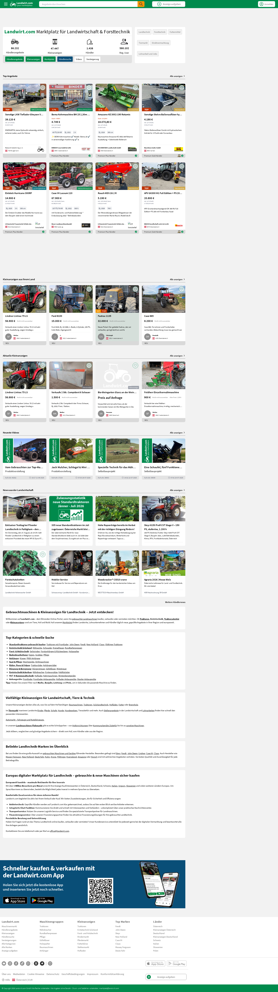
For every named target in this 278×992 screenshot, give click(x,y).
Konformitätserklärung (112, 974)
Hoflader (38, 675)
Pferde (47, 710)
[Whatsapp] (28, 963)
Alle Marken (7, 947)
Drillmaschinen (42, 661)
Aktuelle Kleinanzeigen (15, 355)
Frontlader (27, 679)
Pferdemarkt (82, 940)
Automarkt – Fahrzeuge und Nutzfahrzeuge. (25, 719)
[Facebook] (16, 963)
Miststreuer (62, 668)
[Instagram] (10, 963)
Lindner (141, 753)
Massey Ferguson (13, 756)
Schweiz (157, 940)
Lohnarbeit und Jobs (148, 53)
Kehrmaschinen (50, 675)
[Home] (21, 4)
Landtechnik (144, 31)
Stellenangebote (111, 710)
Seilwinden (35, 651)
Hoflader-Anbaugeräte (66, 679)
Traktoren (88, 704)
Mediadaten (19, 974)
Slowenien (131, 785)
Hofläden (113, 704)
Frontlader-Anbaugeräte (44, 679)
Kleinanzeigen (8, 933)
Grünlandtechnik (100, 704)
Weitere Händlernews (175, 602)
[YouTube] (4, 963)
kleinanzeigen (33, 59)
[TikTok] (22, 963)
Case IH (149, 753)
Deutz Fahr (39, 756)
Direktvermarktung (160, 42)
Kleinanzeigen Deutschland (165, 936)
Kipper (23, 658)
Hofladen (81, 950)
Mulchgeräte (28, 661)
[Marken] (42, 963)
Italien (114, 785)
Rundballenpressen (73, 647)
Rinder (40, 710)
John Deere (74, 644)
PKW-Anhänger (33, 658)
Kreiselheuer (58, 647)
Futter (121, 704)
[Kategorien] (36, 963)
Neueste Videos (11, 432)
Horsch (94, 756)
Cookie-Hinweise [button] (35, 974)
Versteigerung (92, 59)
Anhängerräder (50, 665)
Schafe (54, 710)
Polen (155, 950)
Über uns (6, 974)
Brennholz (133, 704)
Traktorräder (36, 665)
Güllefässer (51, 668)
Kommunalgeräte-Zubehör (105, 725)
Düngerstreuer (38, 668)
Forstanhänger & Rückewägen (54, 651)
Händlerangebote (14, 59)
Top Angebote (10, 76)
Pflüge (46, 654)
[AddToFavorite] (42, 87)
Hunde (61, 710)
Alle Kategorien (8, 943)
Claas (101, 644)
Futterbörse (82, 943)
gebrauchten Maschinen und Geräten (59, 753)
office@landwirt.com (59, 830)
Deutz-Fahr (120, 950)
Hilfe (7, 979)
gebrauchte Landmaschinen (84, 618)
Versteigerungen (9, 940)
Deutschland (158, 933)
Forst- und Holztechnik (87, 933)
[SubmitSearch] (141, 4)
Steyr (118, 753)
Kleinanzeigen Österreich (164, 929)
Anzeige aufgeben (10, 950)
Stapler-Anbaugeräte (86, 679)
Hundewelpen (71, 710)
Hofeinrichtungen (80, 725)
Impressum (92, 974)
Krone (53, 756)
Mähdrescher (38, 672)
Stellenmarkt (83, 947)
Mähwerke (37, 647)
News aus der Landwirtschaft (18, 490)
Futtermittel (175, 31)
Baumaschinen (76, 704)
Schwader (47, 647)
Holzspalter (74, 651)
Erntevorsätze (51, 672)
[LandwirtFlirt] (50, 963)
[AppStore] (15, 900)
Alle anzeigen (176, 76)
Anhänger (44, 950)
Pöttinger (61, 756)
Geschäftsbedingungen (73, 974)
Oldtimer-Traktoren (113, 644)
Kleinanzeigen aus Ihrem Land (19, 279)
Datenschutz (52, 974)
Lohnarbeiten (148, 710)
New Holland (92, 644)
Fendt (82, 644)
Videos (79, 59)
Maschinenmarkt (9, 926)
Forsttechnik (159, 31)
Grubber (38, 654)
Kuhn (47, 756)
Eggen (31, 654)
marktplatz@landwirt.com (109, 988)
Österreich (157, 926)
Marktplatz (49, 59)
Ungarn (121, 785)
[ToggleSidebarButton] (6, 4)
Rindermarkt (83, 936)
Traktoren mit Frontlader (57, 644)
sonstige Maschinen (135, 725)
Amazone (82, 756)
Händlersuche (65, 59)
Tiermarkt (143, 42)
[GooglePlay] (42, 900)
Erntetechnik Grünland (87, 929)
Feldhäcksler (64, 672)
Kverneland (71, 756)
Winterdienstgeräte (67, 675)
